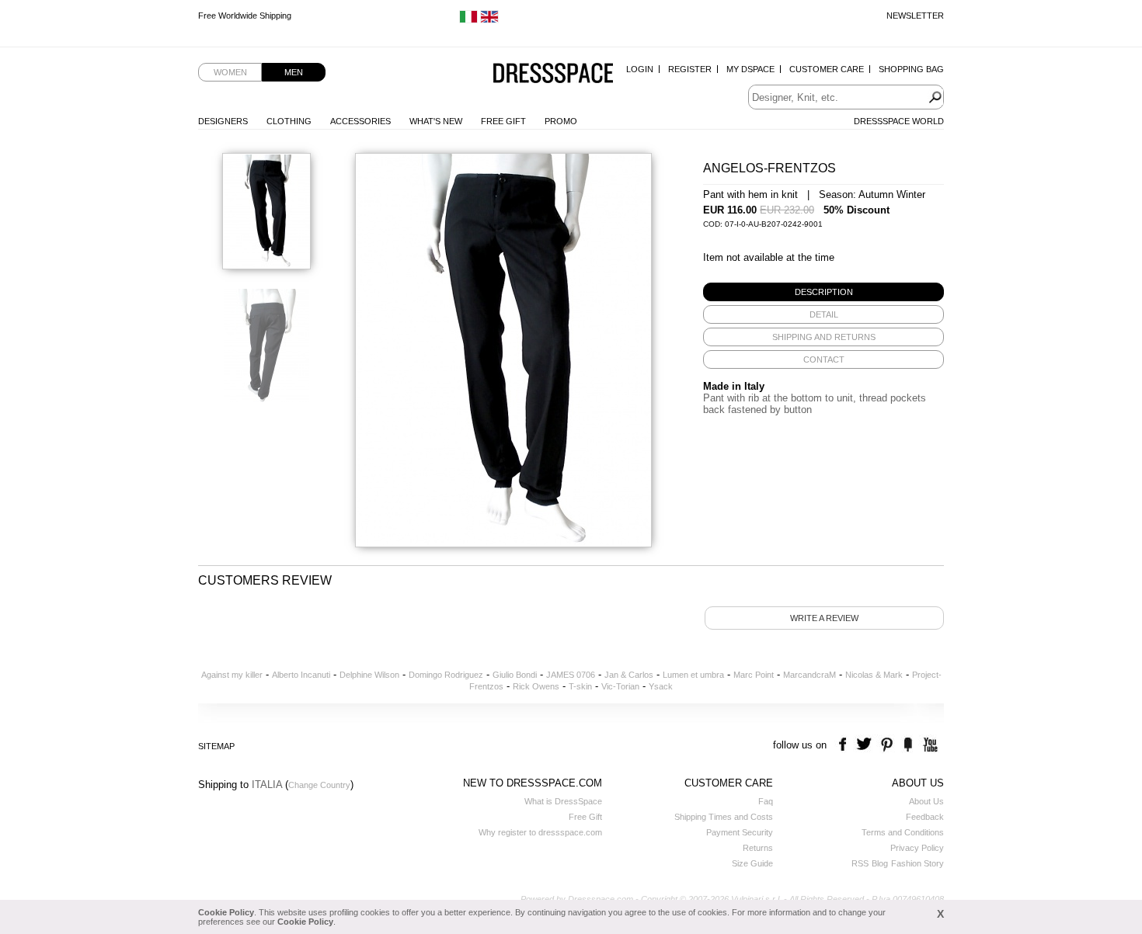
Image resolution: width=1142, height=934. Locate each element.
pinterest (886, 744)
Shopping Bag (911, 69)
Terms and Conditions (903, 832)
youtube (928, 744)
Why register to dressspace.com (540, 832)
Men (293, 72)
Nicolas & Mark (874, 674)
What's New (435, 121)
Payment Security (739, 832)
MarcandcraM (809, 674)
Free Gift (503, 121)
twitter (865, 744)
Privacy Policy (917, 847)
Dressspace (553, 74)
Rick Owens (536, 686)
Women (230, 72)
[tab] (823, 292)
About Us (926, 801)
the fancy (907, 744)
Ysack (661, 686)
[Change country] (468, 20)
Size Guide (752, 863)
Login (639, 69)
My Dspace (750, 69)
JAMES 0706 (570, 674)
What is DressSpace (563, 801)
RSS (860, 863)
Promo (561, 121)
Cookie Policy (226, 912)
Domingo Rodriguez (446, 674)
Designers (223, 121)
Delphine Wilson (369, 674)
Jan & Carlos (628, 674)
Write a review (824, 618)
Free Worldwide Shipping (244, 15)
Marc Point (753, 674)
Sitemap (216, 746)
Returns (758, 847)
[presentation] (823, 292)
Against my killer (232, 674)
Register (690, 69)
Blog (880, 863)
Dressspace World (899, 121)
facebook (844, 744)
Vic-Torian (620, 686)
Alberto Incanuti (301, 674)
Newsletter (915, 15)
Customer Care (826, 69)
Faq (765, 801)
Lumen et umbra (693, 674)
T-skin (580, 686)
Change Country (319, 785)
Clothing (289, 121)
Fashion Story (917, 863)
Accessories (360, 121)
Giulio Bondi (515, 674)
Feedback (925, 816)
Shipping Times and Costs (723, 816)
